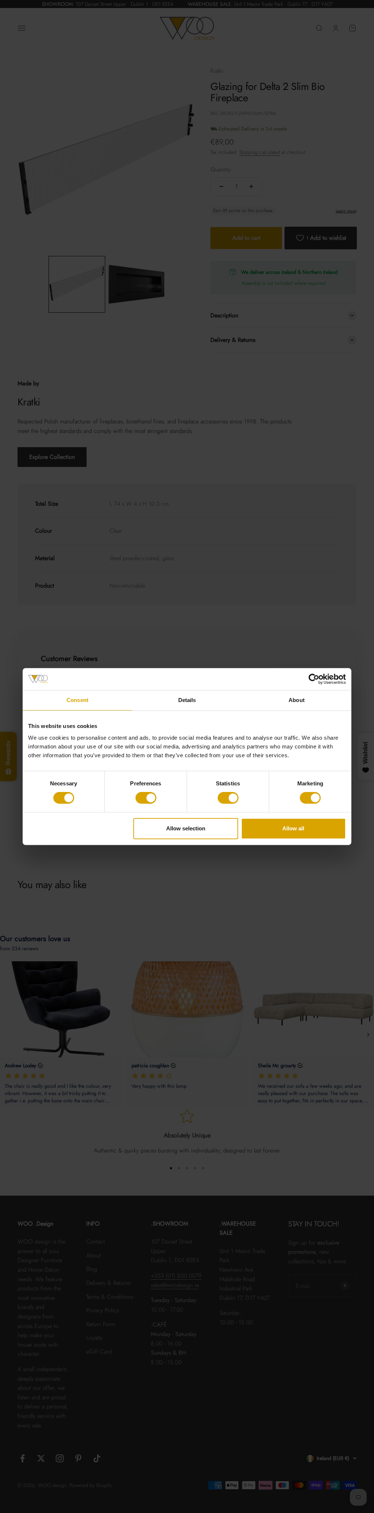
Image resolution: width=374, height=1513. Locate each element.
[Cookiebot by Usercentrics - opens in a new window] (314, 679)
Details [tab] (187, 700)
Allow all (293, 828)
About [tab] (297, 700)
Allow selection (185, 828)
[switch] (146, 798)
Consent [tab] (77, 700)
